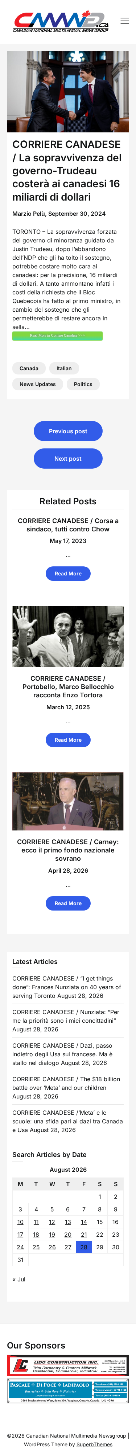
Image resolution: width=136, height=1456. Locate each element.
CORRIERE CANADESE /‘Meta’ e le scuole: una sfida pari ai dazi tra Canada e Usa (67, 1121)
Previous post (68, 431)
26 (52, 1247)
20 (67, 1234)
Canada (29, 368)
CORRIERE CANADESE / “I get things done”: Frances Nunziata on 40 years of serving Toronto (66, 987)
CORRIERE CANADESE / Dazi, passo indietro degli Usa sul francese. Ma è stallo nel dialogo (62, 1054)
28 (83, 1247)
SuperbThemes (94, 1444)
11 (36, 1221)
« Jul (18, 1279)
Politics (83, 384)
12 (52, 1221)
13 (68, 1221)
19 (52, 1234)
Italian (64, 368)
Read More (68, 573)
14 (84, 1221)
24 (20, 1247)
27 (68, 1247)
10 (20, 1221)
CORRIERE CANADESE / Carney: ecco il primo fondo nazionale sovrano (68, 850)
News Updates (38, 384)
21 (84, 1234)
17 (20, 1234)
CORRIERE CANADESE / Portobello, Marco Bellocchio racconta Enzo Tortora (68, 687)
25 (36, 1247)
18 (36, 1234)
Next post (68, 458)
